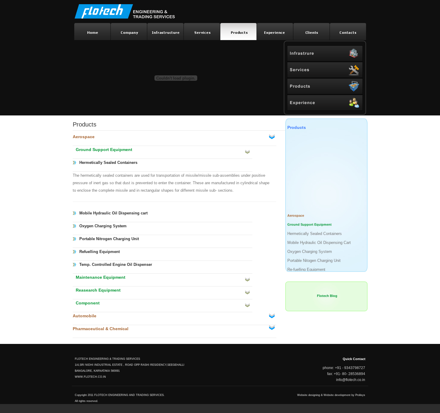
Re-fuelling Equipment (306, 267)
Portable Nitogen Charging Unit (314, 258)
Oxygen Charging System (309, 249)
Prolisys (360, 395)
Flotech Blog (327, 296)
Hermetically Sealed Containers (314, 231)
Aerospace (295, 213)
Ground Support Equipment (309, 222)
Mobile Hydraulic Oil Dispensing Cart (319, 240)
